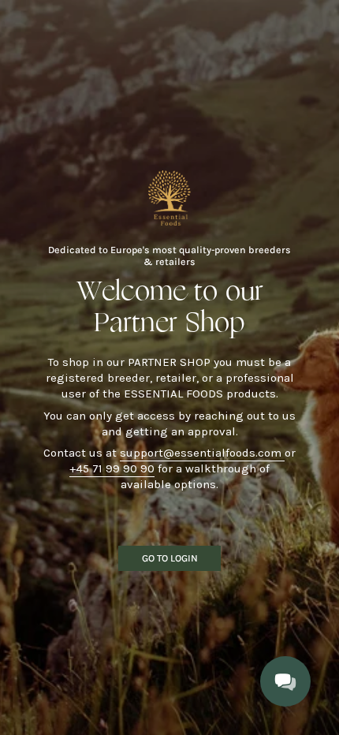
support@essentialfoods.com (202, 453)
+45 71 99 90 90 (112, 468)
